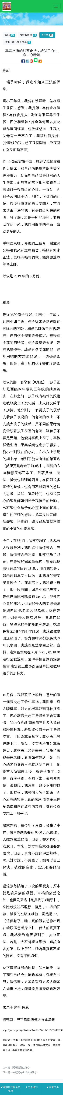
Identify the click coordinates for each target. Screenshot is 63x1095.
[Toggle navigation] (56, 6)
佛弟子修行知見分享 (17, 41)
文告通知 (32, 1087)
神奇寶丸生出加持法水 (24, 1072)
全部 (9, 34)
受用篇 (46, 34)
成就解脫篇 (28, 34)
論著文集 (53, 1087)
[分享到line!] (36, 60)
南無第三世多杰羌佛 (11, 1089)
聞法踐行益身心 (21, 1067)
